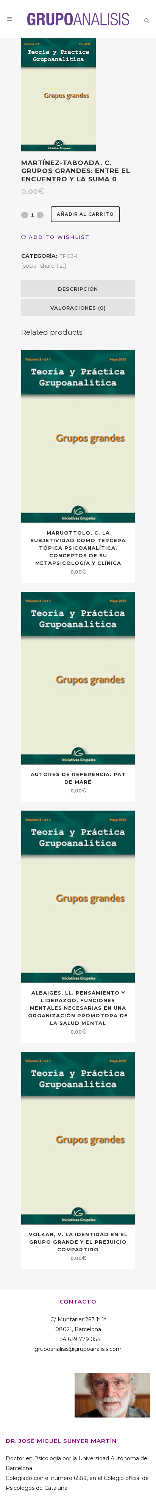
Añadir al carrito (85, 214)
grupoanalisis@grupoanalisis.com (78, 1349)
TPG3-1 (69, 256)
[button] (55, 237)
